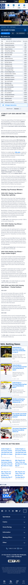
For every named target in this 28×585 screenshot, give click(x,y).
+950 (25, 52)
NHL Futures (12, 27)
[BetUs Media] (2, 511)
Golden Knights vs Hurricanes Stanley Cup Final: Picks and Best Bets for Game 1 (6, 464)
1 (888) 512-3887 (15, 548)
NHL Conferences (21, 33)
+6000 (25, 73)
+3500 (25, 58)
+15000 (25, 96)
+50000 (25, 100)
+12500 (25, 83)
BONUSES (11, 583)
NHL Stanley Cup (5, 33)
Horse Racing (7, 527)
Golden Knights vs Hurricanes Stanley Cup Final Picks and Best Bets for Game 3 (6, 452)
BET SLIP (23, 583)
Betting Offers (7, 537)
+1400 (25, 54)
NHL (8, 27)
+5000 (25, 75)
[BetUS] (14, 561)
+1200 (25, 50)
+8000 (25, 79)
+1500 (25, 56)
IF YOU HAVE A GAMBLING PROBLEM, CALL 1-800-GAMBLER (14, 555)
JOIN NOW (21, 1)
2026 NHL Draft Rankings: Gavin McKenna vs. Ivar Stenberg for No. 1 (18, 400)
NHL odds (17, 152)
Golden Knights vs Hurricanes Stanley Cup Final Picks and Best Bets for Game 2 (20, 452)
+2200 (25, 60)
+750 (25, 43)
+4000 (25, 81)
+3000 (25, 64)
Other (5, 542)
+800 (25, 45)
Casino (5, 522)
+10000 (25, 88)
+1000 (25, 47)
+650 (25, 49)
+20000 (25, 92)
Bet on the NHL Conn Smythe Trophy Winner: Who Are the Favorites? (19, 415)
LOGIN (16, 1)
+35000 (25, 98)
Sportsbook (3, 27)
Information (6, 532)
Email (20, 548)
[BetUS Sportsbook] (3, 1)
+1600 (25, 77)
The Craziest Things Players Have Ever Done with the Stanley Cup (19, 430)
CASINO (4, 583)
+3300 (25, 62)
